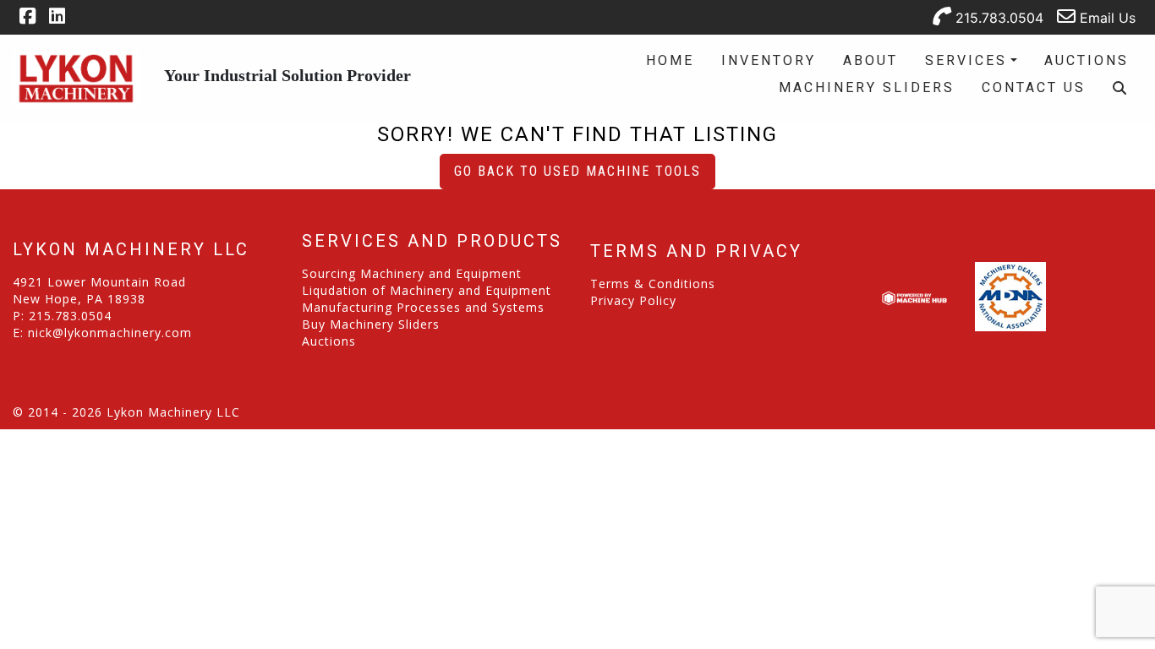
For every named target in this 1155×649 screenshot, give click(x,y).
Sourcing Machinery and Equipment (412, 273)
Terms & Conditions (652, 283)
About (870, 60)
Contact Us (1034, 87)
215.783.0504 (997, 17)
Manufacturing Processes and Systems (423, 307)
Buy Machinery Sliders (371, 324)
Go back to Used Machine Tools (577, 171)
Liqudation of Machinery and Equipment (426, 290)
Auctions (1086, 60)
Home (670, 60)
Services (966, 60)
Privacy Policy (633, 300)
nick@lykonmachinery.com (110, 332)
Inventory (768, 60)
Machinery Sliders (867, 87)
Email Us (1106, 17)
